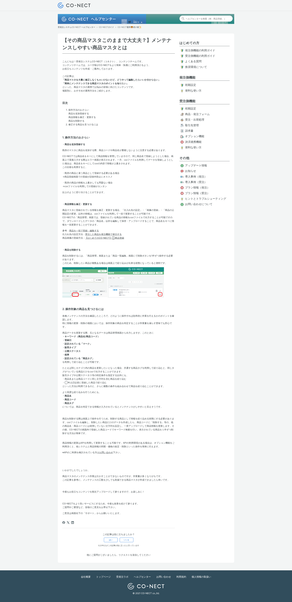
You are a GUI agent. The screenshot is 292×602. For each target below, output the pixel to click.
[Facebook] (63, 522)
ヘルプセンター (142, 576)
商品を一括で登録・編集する (84, 230)
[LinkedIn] (72, 522)
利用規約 (181, 576)
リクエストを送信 (128, 554)
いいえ (126, 540)
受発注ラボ (122, 576)
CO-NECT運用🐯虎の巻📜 (129, 27)
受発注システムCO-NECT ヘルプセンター (76, 27)
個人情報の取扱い (201, 576)
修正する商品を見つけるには (83, 124)
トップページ (103, 576)
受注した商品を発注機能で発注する (103, 234)
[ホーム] (74, 5)
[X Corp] (68, 522)
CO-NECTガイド (106, 27)
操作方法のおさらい (78, 109)
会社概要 (86, 576)
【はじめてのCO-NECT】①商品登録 (104, 237)
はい (111, 540)
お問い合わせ (106, 452)
